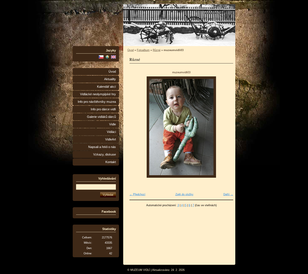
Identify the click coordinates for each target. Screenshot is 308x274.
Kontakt (110, 162)
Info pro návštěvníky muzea (97, 101)
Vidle (112, 124)
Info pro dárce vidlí (103, 109)
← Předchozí (137, 194)
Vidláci (111, 132)
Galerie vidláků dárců (101, 116)
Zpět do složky (184, 194)
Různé (156, 50)
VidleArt (110, 139)
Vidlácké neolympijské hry (98, 94)
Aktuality (110, 79)
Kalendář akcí (106, 86)
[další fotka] (226, 127)
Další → (228, 194)
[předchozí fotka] (136, 127)
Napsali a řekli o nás (102, 147)
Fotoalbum (143, 50)
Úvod (112, 71)
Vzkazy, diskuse (104, 154)
